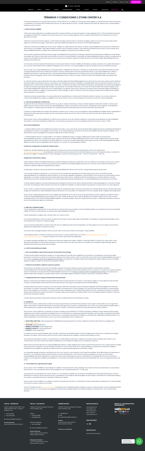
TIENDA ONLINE (114, 9)
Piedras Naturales (67, 9)
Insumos (95, 9)
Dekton (39, 9)
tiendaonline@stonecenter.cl (33, 152)
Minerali (48, 9)
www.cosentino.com (32, 323)
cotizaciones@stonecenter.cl (33, 237)
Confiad (86, 9)
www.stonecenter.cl (48, 387)
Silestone (30, 9)
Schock (78, 9)
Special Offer (105, 9)
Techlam (56, 9)
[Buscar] (122, 10)
